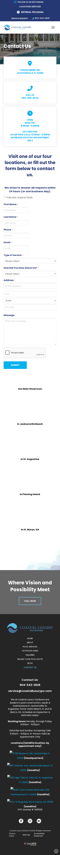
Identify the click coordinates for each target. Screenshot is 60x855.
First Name (11, 204)
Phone (8, 229)
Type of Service (13, 255)
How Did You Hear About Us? (21, 268)
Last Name (11, 217)
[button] (53, 27)
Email (8, 242)
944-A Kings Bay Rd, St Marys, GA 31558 (31, 801)
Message (9, 315)
